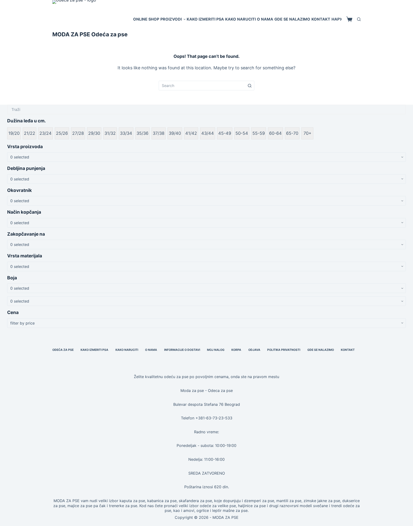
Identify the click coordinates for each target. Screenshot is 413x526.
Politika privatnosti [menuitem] (283, 350)
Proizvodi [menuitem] (171, 19)
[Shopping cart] (349, 19)
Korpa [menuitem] (236, 350)
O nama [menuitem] (265, 19)
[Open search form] (359, 19)
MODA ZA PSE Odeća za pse (90, 34)
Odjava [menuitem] (254, 350)
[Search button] (249, 85)
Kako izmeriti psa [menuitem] (205, 19)
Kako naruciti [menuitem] (240, 19)
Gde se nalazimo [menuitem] (292, 19)
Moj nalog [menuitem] (215, 350)
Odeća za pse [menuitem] (63, 350)
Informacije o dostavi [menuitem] (182, 350)
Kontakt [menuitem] (320, 19)
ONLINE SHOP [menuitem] (146, 19)
